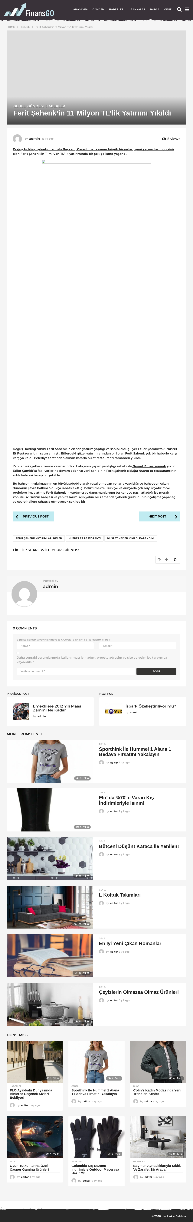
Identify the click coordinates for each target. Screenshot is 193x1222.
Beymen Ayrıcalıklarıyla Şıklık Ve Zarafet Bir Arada (157, 1167)
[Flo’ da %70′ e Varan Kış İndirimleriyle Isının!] (50, 809)
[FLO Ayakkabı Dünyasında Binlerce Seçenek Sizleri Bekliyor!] (35, 1062)
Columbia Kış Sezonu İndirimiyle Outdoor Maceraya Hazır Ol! (95, 1169)
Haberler (116, 9)
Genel (168, 9)
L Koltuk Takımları (120, 895)
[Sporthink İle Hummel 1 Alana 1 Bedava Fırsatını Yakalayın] (50, 761)
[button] (179, 9)
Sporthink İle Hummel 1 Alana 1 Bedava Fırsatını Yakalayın (135, 751)
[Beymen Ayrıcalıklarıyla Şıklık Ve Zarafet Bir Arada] (158, 1137)
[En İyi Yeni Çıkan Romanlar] (50, 955)
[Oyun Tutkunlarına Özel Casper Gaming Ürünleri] (35, 1137)
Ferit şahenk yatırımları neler (39, 538)
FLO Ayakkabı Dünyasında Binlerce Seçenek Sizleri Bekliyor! (31, 1094)
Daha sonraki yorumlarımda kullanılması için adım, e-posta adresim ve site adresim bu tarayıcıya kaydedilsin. (92, 660)
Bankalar (138, 9)
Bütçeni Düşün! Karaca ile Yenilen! (139, 846)
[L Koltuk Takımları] (50, 907)
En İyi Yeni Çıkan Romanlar (130, 943)
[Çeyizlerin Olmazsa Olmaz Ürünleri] (50, 1004)
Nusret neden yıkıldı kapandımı (130, 538)
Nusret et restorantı (85, 538)
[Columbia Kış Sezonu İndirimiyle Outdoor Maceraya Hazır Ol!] (96, 1137)
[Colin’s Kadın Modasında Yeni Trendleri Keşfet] (158, 1062)
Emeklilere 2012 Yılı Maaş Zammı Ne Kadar (57, 708)
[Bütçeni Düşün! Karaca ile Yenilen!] (50, 858)
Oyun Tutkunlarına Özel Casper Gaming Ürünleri (29, 1167)
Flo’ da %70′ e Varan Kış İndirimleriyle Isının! (126, 800)
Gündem (98, 9)
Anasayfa (80, 9)
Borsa (155, 9)
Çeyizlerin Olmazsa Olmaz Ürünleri (139, 992)
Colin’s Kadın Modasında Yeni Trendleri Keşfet (157, 1092)
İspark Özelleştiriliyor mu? (151, 706)
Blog (136, 1086)
